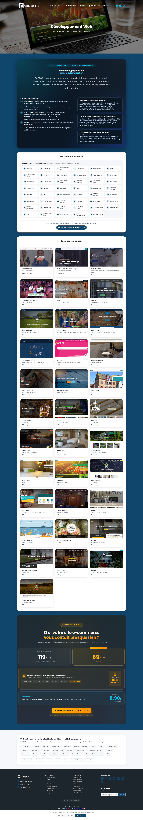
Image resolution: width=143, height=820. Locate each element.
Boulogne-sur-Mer (98, 754)
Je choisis (70, 815)
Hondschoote (56, 746)
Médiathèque (51, 784)
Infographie (50, 793)
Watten (84, 746)
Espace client (78, 786)
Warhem (24, 750)
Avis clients (77, 777)
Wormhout (36, 746)
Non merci (61, 815)
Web (48, 782)
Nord (65, 760)
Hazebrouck (25, 754)
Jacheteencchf (78, 788)
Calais (87, 754)
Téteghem (109, 750)
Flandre (49, 760)
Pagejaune (77, 790)
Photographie (51, 777)
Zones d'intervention (72, 800)
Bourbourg (67, 746)
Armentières (53, 754)
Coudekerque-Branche (95, 750)
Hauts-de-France (76, 760)
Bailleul (35, 754)
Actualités (72, 6)
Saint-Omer (64, 754)
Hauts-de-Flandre (27, 760)
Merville (43, 754)
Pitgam (92, 746)
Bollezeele (112, 746)
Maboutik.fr (50, 790)
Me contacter (78, 782)
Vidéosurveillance (52, 788)
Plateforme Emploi (52, 786)
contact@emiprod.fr (26, 787)
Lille (108, 754)
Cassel (76, 746)
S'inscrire (122, 795)
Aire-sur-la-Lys (76, 754)
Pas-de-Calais (89, 760)
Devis (76, 784)
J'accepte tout (80, 815)
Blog (84, 6)
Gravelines (69, 750)
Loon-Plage (80, 750)
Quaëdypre (101, 746)
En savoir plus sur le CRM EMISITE (71, 227)
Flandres (58, 760)
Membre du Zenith (79, 793)
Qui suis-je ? (95, 6)
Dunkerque (46, 750)
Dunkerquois (40, 760)
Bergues (45, 746)
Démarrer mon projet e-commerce (70, 711)
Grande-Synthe (58, 750)
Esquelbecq (25, 746)
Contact (108, 6)
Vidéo (48, 779)
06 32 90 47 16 (24, 784)
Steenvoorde (35, 750)
